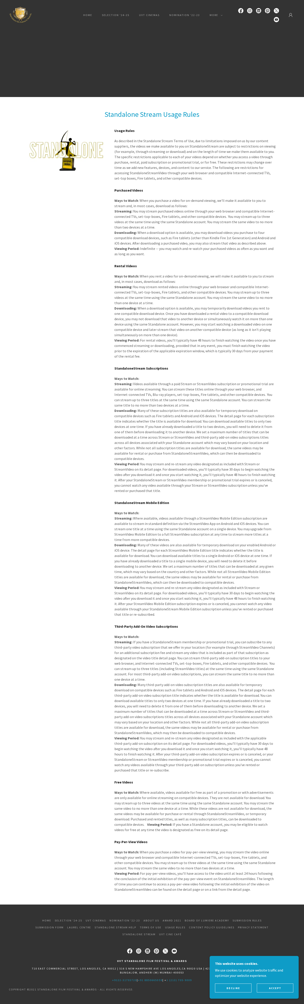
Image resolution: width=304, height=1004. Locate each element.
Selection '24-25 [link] (115, 15)
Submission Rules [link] (247, 920)
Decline (233, 988)
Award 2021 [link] (172, 920)
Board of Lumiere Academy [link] (207, 920)
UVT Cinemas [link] (149, 15)
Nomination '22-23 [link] (184, 15)
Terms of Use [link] (150, 927)
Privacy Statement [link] (253, 927)
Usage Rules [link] (175, 927)
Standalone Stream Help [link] (115, 927)
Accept (275, 988)
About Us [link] (151, 920)
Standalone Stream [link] (139, 934)
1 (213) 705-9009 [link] (179, 980)
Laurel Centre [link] (79, 927)
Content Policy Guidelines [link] (211, 927)
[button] (215, 15)
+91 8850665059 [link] (150, 980)
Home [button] (46, 920)
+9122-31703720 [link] (124, 980)
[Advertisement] (152, 63)
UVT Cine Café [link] (170, 934)
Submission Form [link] (49, 927)
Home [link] (87, 15)
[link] (20, 14)
